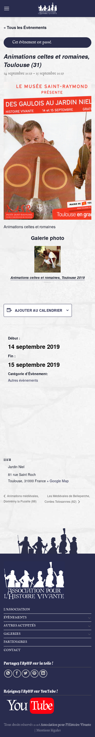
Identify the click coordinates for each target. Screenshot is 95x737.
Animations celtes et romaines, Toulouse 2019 (47, 277)
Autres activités (20, 626)
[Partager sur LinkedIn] (43, 674)
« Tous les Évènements (25, 27)
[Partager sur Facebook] (17, 674)
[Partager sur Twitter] (26, 674)
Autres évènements (23, 380)
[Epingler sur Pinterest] (34, 674)
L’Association (17, 609)
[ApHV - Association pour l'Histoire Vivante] (47, 8)
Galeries (12, 634)
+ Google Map (58, 480)
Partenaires (15, 642)
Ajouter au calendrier (38, 310)
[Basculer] (89, 618)
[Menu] (7, 8)
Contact (12, 650)
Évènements (15, 617)
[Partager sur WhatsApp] (8, 674)
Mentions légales (48, 730)
